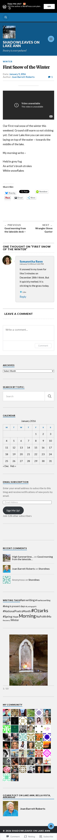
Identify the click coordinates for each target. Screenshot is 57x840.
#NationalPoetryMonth (17, 611)
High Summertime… (23, 556)
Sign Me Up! (13, 510)
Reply (23, 296)
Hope (15, 616)
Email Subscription (15, 482)
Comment (43, 345)
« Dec (6, 465)
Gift (49, 6)
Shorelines (44, 568)
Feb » (13, 465)
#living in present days (14, 606)
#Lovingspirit (30, 606)
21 (28, 454)
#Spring (7, 616)
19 (14, 454)
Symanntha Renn (31, 261)
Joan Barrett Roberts (23, 77)
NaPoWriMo (43, 616)
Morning (27, 616)
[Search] (6, 17)
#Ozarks (39, 610)
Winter (7, 61)
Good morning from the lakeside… (32, 558)
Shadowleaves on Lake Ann (21, 44)
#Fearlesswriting (42, 600)
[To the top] (51, 826)
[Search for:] (28, 396)
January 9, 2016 (17, 74)
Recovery (6, 620)
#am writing (27, 600)
